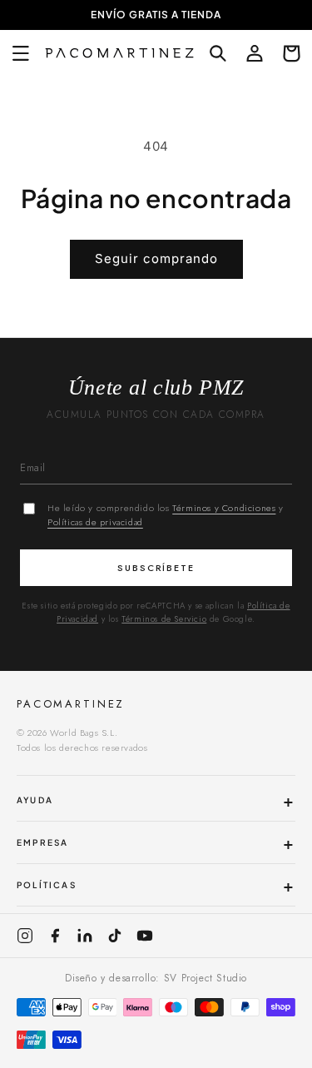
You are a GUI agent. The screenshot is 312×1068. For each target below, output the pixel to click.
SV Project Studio (205, 978)
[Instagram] (25, 935)
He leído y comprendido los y (165, 515)
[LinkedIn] (85, 935)
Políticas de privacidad (95, 522)
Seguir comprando (156, 258)
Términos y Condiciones (223, 507)
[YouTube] (144, 935)
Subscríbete (156, 567)
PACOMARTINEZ (71, 704)
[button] (20, 53)
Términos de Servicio (163, 619)
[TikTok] (114, 935)
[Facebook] (55, 935)
